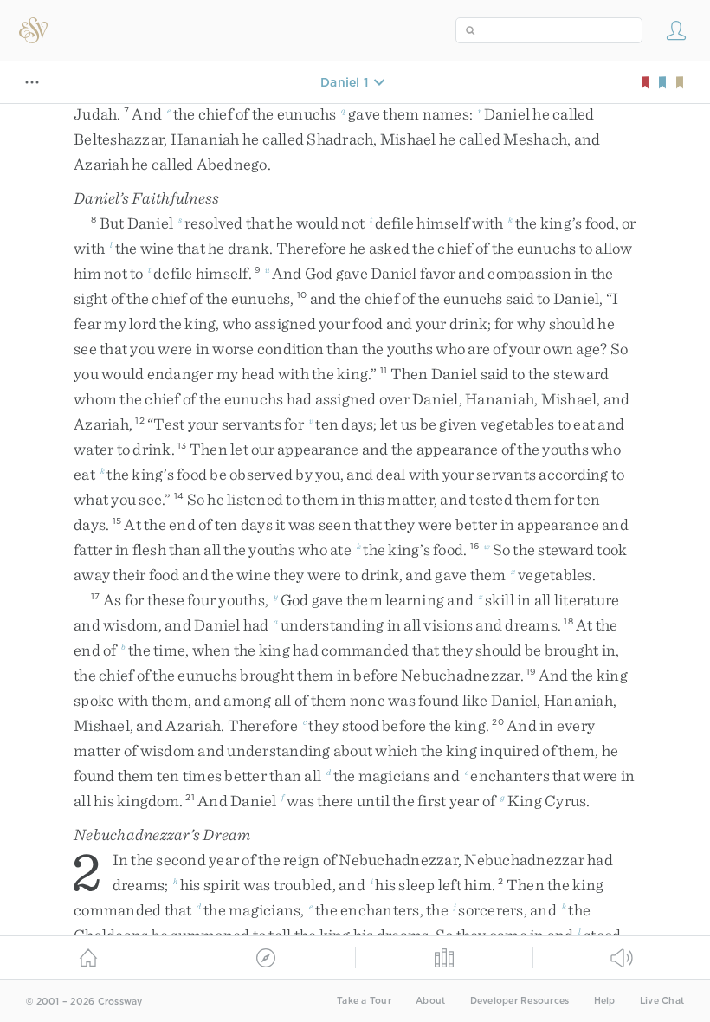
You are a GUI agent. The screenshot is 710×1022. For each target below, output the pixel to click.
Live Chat (662, 1000)
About (430, 1000)
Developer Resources (520, 1000)
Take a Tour (364, 1000)
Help (605, 1000)
